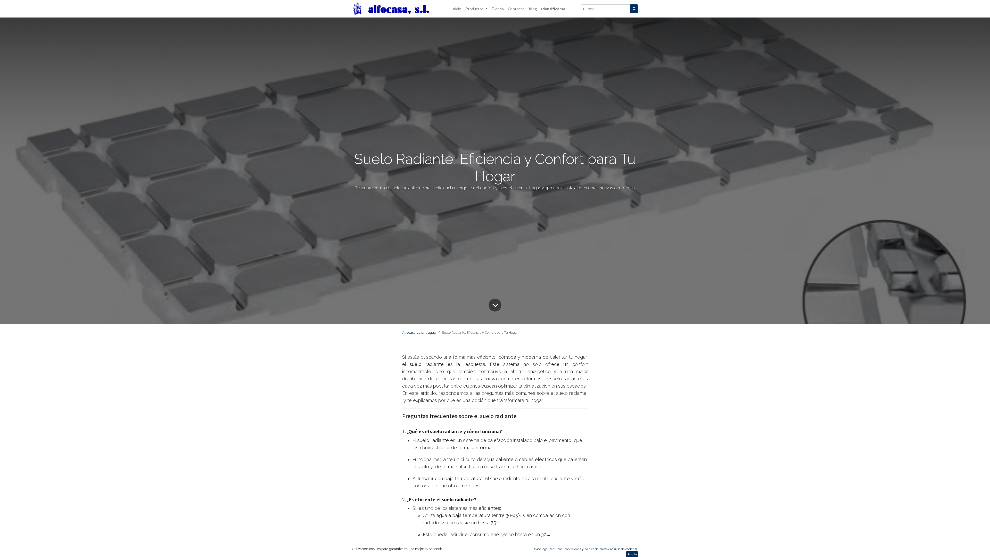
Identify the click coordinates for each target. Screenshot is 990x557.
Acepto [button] (632, 554)
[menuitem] (456, 9)
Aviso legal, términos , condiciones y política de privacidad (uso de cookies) (585, 549)
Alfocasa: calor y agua (419, 332)
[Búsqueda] (634, 8)
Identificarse (553, 8)
